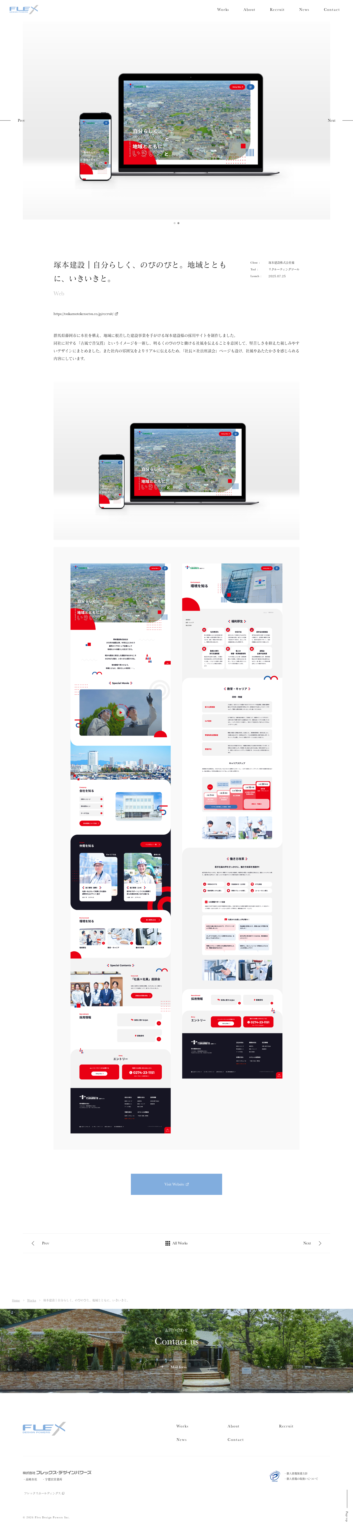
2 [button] (178, 223)
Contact (332, 9)
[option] (176, 118)
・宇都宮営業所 (52, 1479)
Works (223, 9)
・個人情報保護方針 (296, 1473)
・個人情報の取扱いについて (301, 1478)
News (304, 9)
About (249, 9)
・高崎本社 (30, 1479)
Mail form (178, 1366)
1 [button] (175, 223)
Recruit (277, 9)
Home (16, 1300)
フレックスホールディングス (42, 1493)
